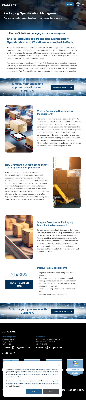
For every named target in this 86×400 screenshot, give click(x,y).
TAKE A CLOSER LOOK (19, 284)
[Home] (10, 4)
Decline (51, 391)
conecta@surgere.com (50, 347)
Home (13, 33)
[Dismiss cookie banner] (58, 365)
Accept (34, 391)
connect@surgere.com (16, 347)
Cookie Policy (76, 390)
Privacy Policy (16, 377)
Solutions (24, 33)
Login (69, 4)
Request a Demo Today (62, 87)
